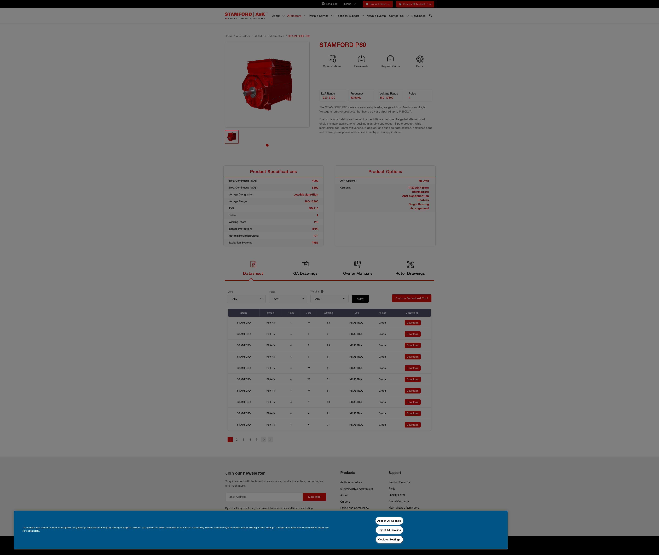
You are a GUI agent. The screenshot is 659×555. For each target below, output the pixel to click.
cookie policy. (33, 531)
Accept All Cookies (389, 520)
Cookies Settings (389, 539)
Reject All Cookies (389, 530)
